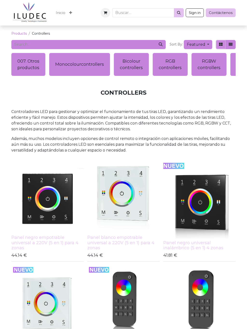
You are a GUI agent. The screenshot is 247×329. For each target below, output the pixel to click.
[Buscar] (179, 12)
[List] (231, 44)
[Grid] (221, 44)
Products (19, 33)
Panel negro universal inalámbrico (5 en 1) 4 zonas (193, 245)
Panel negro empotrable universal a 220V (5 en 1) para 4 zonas (44, 242)
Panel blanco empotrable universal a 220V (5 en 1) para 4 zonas (120, 242)
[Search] (161, 44)
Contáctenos (221, 12)
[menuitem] (60, 13)
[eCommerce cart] (105, 13)
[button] (198, 44)
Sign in (195, 12)
